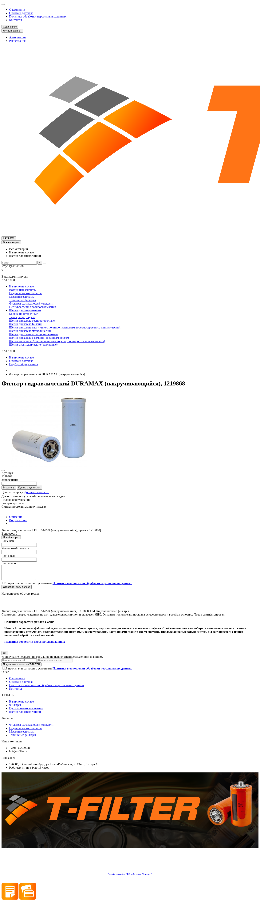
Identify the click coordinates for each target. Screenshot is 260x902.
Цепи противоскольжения (26, 708)
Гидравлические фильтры (25, 293)
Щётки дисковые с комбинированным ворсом (39, 337)
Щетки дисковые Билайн (25, 324)
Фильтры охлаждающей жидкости (31, 303)
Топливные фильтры (22, 300)
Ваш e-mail (8, 555)
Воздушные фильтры (22, 289)
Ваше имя (8, 541)
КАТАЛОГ (8, 238)
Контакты (15, 19)
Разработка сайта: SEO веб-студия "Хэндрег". (130, 874)
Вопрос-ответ (18, 520)
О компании (17, 9)
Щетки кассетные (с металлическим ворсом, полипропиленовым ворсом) (57, 341)
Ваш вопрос (9, 563)
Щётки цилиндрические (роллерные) (33, 344)
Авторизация (17, 37)
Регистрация (17, 40)
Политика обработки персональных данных (37, 16)
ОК (4, 653)
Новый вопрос (11, 537)
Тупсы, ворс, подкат (22, 317)
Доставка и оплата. (36, 492)
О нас (5, 671)
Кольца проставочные (23, 313)
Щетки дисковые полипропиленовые (33, 334)
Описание (15, 516)
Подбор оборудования (23, 364)
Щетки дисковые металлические (30, 330)
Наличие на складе (21, 286)
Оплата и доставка (21, 13)
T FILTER (8, 695)
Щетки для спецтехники (25, 310)
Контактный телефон (15, 548)
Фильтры (15, 705)
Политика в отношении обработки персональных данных (46, 685)
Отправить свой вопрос (16, 587)
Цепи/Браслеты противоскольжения (32, 307)
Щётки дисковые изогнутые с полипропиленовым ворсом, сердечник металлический (64, 327)
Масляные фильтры (21, 296)
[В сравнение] (3, 470)
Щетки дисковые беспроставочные (32, 320)
